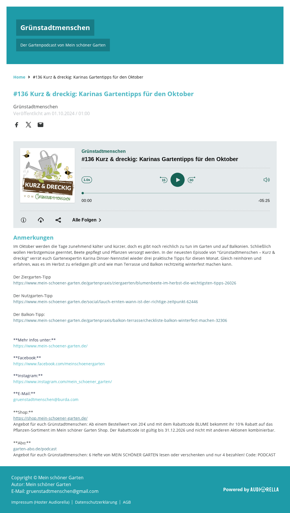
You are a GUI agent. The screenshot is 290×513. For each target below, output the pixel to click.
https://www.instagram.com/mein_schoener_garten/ (62, 381)
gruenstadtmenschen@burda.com (45, 399)
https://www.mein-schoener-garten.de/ (50, 346)
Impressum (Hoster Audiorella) (40, 502)
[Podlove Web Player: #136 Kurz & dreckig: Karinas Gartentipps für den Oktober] (145, 184)
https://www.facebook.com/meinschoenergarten (59, 363)
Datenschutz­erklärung (96, 502)
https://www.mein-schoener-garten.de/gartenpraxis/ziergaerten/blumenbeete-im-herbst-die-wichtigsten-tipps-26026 (124, 283)
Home (19, 77)
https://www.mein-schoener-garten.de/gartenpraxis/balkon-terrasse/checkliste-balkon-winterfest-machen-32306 (120, 320)
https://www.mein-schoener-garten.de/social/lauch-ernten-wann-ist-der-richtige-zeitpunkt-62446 (105, 301)
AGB (127, 502)
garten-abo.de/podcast (35, 448)
